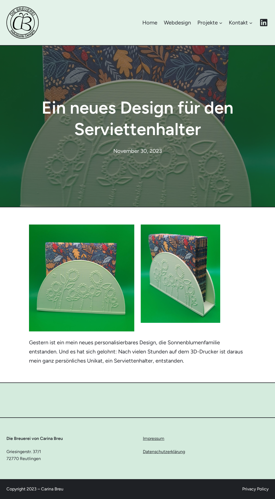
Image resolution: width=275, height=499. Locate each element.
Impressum (153, 438)
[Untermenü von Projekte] (220, 22)
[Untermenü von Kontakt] (250, 22)
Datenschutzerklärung (164, 451)
